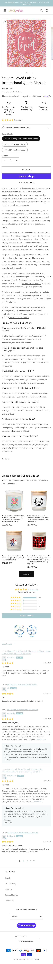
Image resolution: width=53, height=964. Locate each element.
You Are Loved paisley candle (39, 276)
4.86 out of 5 (33, 589)
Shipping (4, 92)
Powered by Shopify (33, 959)
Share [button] (7, 459)
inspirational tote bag (11, 314)
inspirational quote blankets (37, 292)
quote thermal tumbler (26, 310)
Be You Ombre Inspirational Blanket (22, 684)
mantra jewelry (8, 310)
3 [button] (27, 861)
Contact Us (9, 900)
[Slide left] (21, 72)
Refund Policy (10, 884)
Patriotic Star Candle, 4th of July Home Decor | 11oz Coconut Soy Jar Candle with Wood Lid (13, 558)
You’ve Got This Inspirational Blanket (22, 709)
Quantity (5, 155)
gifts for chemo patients (19, 317)
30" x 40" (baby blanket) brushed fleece (21, 139)
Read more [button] (41, 739)
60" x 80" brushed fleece (14, 150)
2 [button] (23, 861)
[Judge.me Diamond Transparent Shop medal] (32, 630)
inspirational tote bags (31, 283)
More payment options (26, 182)
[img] (7, 663)
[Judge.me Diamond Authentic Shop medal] (19, 630)
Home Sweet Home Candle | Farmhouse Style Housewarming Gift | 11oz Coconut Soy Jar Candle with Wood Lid (38, 518)
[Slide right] (32, 72)
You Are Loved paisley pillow (27, 280)
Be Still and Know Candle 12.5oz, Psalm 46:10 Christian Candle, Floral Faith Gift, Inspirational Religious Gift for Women (13, 518)
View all (26, 574)
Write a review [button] (26, 615)
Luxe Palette (22, 959)
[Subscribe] (40, 916)
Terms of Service (11, 895)
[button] (5, 10)
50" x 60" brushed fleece (14, 144)
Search (7, 878)
